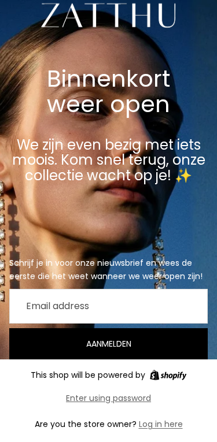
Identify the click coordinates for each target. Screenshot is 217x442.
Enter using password (108, 398)
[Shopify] (168, 375)
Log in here (161, 424)
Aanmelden (108, 344)
